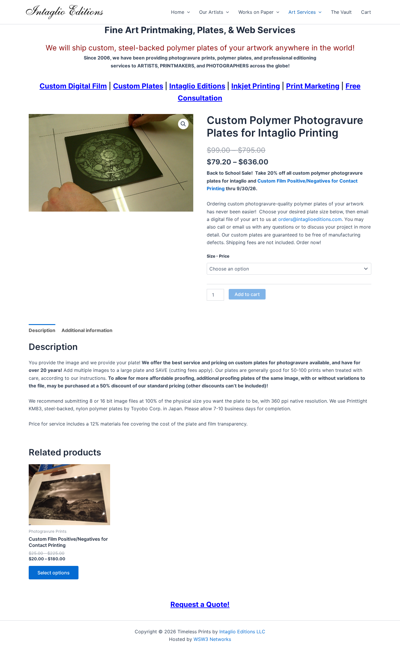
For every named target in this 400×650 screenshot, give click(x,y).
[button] (187, 12)
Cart (366, 12)
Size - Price (218, 255)
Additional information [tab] (86, 330)
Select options (53, 573)
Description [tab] (42, 330)
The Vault (341, 12)
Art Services (302, 12)
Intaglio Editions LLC (242, 631)
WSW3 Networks (212, 639)
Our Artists (211, 12)
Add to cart (247, 294)
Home (177, 12)
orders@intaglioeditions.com (310, 219)
